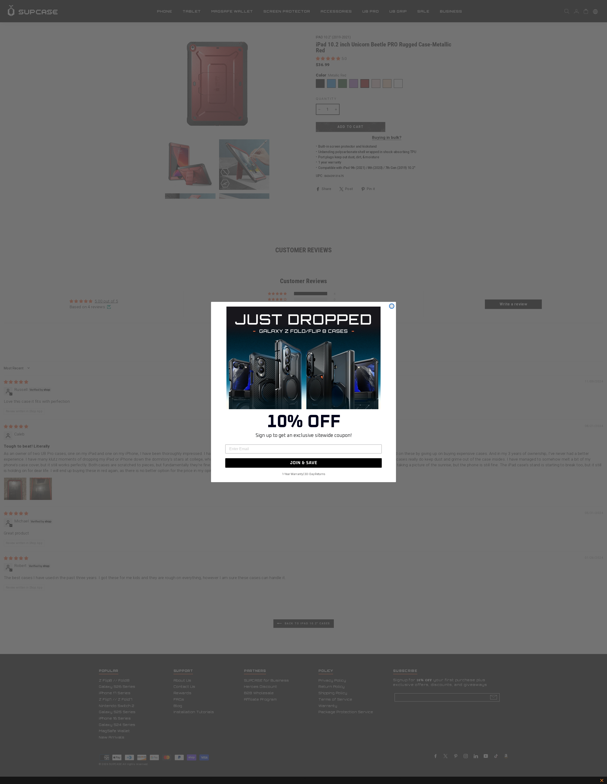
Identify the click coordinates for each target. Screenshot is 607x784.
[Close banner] (602, 780)
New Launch (324, 780)
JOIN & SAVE (303, 463)
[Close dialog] (391, 306)
